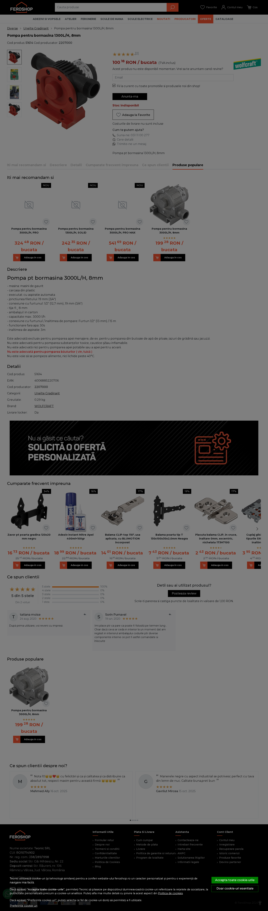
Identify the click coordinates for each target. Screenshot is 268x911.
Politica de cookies (170, 893)
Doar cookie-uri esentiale (234, 888)
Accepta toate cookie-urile (235, 880)
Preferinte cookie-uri (23, 905)
